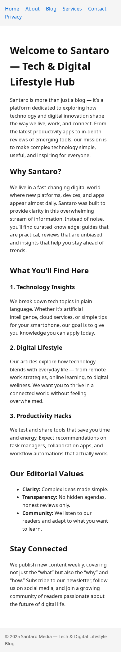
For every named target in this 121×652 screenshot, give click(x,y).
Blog (51, 8)
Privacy (13, 16)
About (32, 8)
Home (12, 8)
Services (72, 8)
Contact (97, 8)
